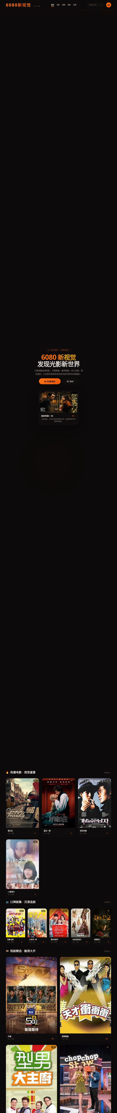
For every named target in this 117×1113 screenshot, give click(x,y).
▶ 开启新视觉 (49, 381)
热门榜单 (70, 381)
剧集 (63, 5)
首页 (52, 5)
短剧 (69, 5)
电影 (58, 5)
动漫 (74, 5)
